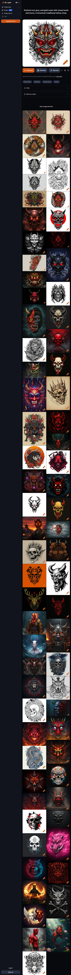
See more (59, 76)
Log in (11, 968)
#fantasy (37, 82)
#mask (56, 82)
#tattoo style (47, 82)
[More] (62, 70)
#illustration (27, 82)
